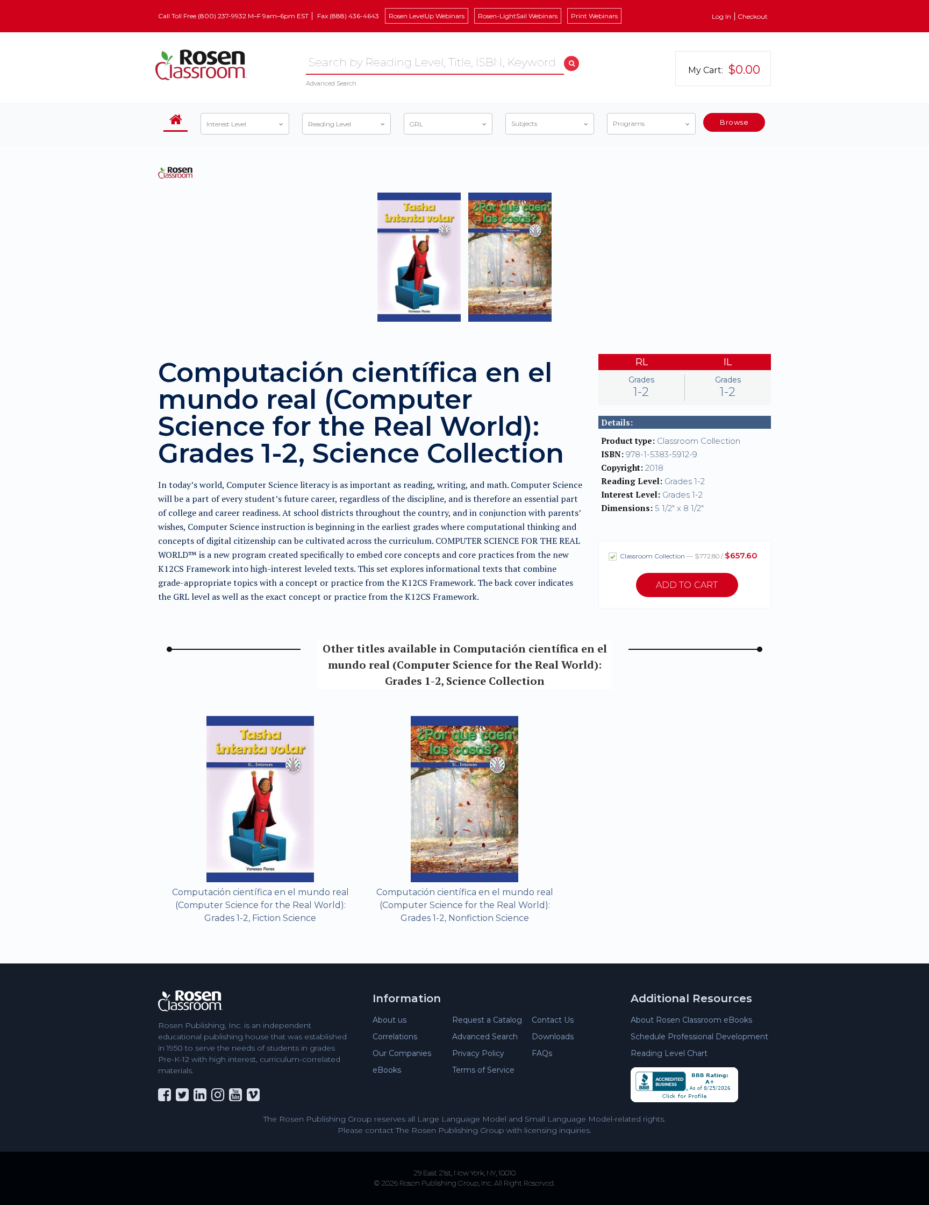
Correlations (395, 1036)
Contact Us (553, 1020)
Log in (721, 16)
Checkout (753, 16)
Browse (734, 122)
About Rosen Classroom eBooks (691, 1020)
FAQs (542, 1053)
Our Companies (402, 1053)
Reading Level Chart (669, 1053)
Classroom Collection (688, 555)
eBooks (387, 1070)
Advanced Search (331, 83)
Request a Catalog (487, 1020)
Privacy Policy (478, 1053)
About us (389, 1020)
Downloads (553, 1036)
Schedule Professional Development (699, 1036)
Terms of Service (483, 1070)
